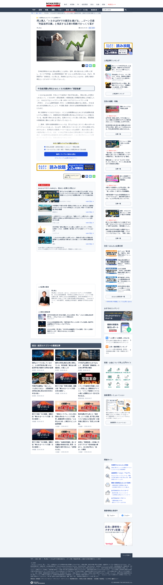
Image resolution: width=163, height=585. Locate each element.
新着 (40, 10)
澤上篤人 (39, 28)
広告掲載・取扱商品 (99, 578)
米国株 (72, 4)
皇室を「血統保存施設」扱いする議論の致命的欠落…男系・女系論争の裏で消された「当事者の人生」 (65, 445)
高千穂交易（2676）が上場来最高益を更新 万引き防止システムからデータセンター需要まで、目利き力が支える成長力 (124, 279)
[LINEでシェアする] (94, 65)
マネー (60, 10)
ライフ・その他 (82, 10)
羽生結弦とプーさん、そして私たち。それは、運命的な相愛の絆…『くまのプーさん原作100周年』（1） (121, 76)
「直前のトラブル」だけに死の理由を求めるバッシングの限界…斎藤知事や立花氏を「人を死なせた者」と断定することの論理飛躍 (65, 419)
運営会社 (33, 578)
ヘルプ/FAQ (108, 578)
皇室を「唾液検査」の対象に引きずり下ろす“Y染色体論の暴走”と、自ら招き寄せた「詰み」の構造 (88, 445)
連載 (53, 10)
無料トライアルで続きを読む (66, 154)
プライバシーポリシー (46, 578)
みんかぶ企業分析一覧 (118, 296)
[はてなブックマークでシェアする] (90, 65)
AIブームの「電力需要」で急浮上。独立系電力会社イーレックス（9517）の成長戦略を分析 (124, 253)
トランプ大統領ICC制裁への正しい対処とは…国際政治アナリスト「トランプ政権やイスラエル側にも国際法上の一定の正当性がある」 (88, 391)
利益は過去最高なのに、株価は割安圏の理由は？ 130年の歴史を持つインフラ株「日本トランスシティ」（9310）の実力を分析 (124, 262)
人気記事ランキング (118, 93)
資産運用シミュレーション (118, 422)
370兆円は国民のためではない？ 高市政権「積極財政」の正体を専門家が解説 (88, 365)
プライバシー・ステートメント (61, 578)
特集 (46, 10)
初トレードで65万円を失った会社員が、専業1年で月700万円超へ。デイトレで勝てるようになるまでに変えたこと (121, 68)
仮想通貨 (85, 4)
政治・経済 (70, 10)
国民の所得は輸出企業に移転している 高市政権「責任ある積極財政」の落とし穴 (65, 365)
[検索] (125, 9)
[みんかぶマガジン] (53, 4)
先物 (97, 4)
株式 (65, 4)
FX (78, 4)
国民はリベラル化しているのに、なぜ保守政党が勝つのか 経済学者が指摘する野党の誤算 (42, 365)
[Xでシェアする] (83, 65)
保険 (103, 4)
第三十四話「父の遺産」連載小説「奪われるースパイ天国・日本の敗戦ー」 (42, 444)
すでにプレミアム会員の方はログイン (66, 158)
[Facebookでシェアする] (86, 65)
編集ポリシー (115, 578)
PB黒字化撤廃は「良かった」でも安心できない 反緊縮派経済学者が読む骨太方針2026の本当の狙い (42, 389)
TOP (33, 10)
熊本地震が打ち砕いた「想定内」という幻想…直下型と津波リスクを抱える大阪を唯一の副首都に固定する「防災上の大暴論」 (88, 419)
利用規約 (38, 578)
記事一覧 (118, 134)
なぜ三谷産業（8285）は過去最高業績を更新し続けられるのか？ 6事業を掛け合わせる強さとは (124, 270)
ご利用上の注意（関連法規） (85, 578)
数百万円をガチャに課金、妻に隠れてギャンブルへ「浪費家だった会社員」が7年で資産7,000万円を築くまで (121, 85)
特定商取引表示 (74, 578)
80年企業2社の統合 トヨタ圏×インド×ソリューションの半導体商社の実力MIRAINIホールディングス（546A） (124, 288)
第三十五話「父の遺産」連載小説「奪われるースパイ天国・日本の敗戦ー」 (42, 416)
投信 (91, 4)
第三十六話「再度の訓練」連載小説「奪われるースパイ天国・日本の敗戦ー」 (65, 388)
